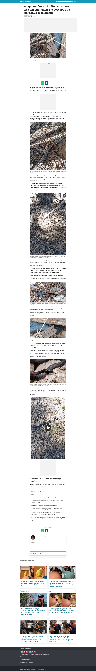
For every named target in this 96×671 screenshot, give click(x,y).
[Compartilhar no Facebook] (46, 83)
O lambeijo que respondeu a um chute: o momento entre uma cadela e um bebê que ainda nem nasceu (61, 610)
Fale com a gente (24, 665)
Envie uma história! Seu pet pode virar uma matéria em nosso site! (34, 654)
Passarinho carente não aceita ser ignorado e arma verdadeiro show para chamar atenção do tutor (32, 583)
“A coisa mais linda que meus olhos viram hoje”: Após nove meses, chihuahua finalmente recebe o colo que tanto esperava (61, 583)
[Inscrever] (35, 652)
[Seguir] (27, 652)
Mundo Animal (33, 16)
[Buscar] (72, 1)
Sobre (21, 656)
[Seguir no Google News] (24, 652)
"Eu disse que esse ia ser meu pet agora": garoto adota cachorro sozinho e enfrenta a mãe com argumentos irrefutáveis (32, 638)
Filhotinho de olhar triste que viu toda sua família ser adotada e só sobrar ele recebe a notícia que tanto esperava (61, 638)
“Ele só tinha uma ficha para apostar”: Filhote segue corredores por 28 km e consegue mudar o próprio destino (33, 611)
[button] (75, 1)
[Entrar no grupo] (21, 652)
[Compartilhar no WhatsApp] (42, 83)
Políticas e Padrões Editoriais (26, 662)
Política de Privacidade (25, 659)
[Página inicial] (34, 1)
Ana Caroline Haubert (28, 15)
